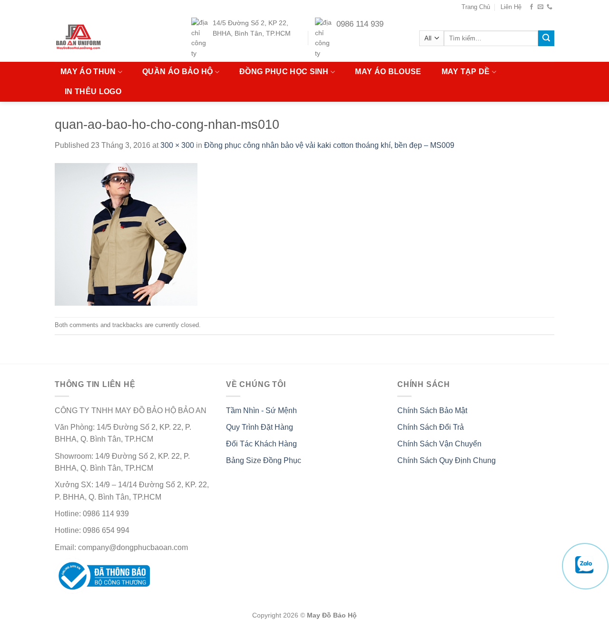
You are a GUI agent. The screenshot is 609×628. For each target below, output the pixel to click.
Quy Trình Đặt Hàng (259, 427)
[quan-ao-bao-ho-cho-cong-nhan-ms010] (126, 234)
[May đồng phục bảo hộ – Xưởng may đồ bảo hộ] (97, 38)
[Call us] (549, 7)
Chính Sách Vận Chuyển (439, 444)
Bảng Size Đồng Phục (263, 460)
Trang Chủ (476, 6)
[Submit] (546, 38)
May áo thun (88, 72)
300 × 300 (177, 145)
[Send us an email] (540, 7)
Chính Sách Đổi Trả (430, 427)
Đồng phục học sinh (284, 72)
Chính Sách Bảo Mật (432, 410)
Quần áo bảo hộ (177, 72)
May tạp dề (466, 72)
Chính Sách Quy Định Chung (446, 460)
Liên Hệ (511, 6)
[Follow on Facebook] (531, 7)
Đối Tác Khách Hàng (261, 444)
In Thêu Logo (93, 91)
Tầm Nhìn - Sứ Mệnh (261, 410)
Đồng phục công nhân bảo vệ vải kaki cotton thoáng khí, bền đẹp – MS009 (329, 145)
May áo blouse (388, 72)
